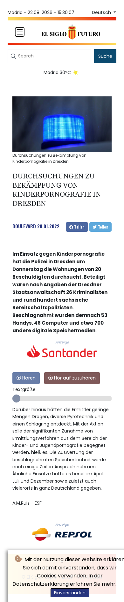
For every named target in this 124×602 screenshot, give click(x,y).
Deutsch (102, 12)
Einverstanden (70, 593)
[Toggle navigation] (20, 32)
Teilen (79, 227)
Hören (28, 378)
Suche (105, 56)
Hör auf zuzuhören (74, 378)
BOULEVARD (24, 226)
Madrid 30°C (57, 72)
